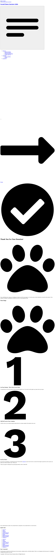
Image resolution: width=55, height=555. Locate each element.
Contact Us (4, 58)
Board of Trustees (8, 51)
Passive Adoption (8, 56)
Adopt (4, 530)
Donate (6, 57)
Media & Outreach (8, 52)
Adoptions (4, 55)
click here (24, 461)
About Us (4, 50)
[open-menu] (22, 28)
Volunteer (4, 531)
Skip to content (3, 0)
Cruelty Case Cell (8, 54)
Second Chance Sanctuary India (9, 4)
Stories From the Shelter (9, 53)
